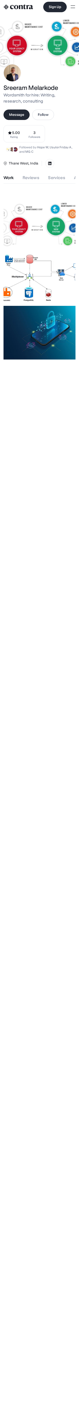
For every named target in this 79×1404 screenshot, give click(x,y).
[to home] (18, 7)
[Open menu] (72, 7)
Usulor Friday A (61, 147)
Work (9, 177)
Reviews (31, 177)
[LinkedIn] (50, 163)
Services (56, 177)
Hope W (42, 147)
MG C (29, 151)
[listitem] (34, 134)
